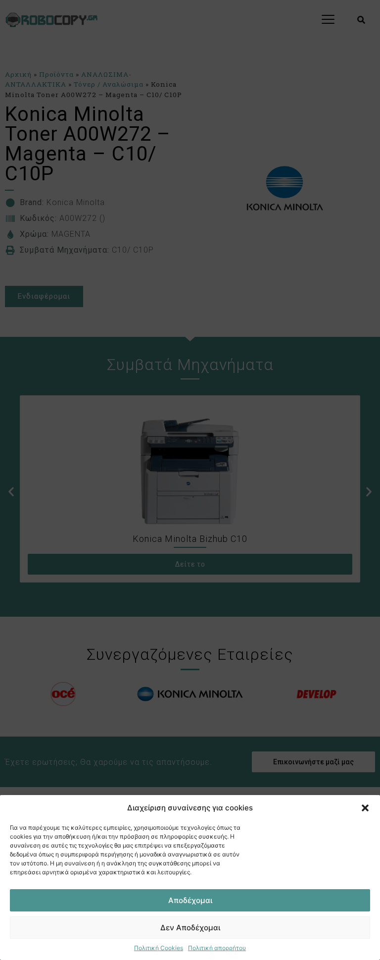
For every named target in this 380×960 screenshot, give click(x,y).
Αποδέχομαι (190, 900)
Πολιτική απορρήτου (217, 948)
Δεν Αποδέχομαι (190, 927)
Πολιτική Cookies (158, 948)
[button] (365, 808)
